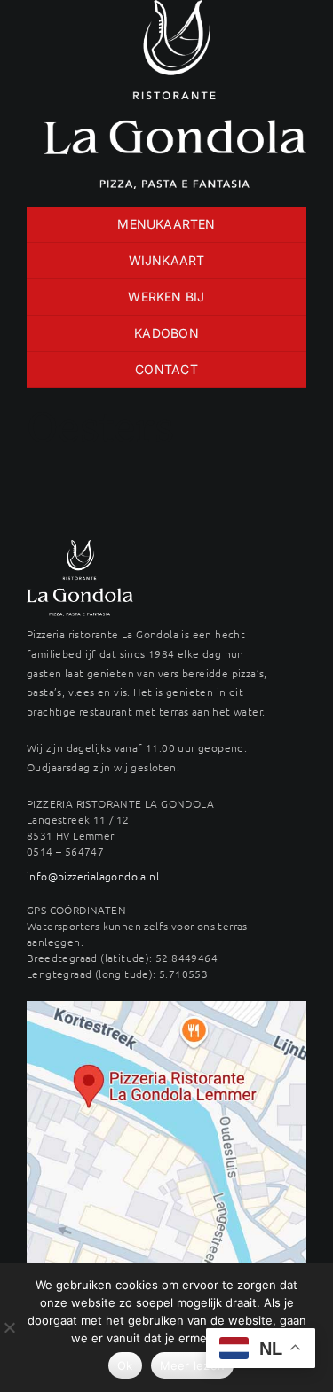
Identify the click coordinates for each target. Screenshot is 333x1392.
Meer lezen (193, 1365)
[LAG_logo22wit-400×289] (80, 546)
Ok (125, 1365)
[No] (9, 1327)
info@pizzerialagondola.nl (93, 876)
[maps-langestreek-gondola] (166, 1007)
